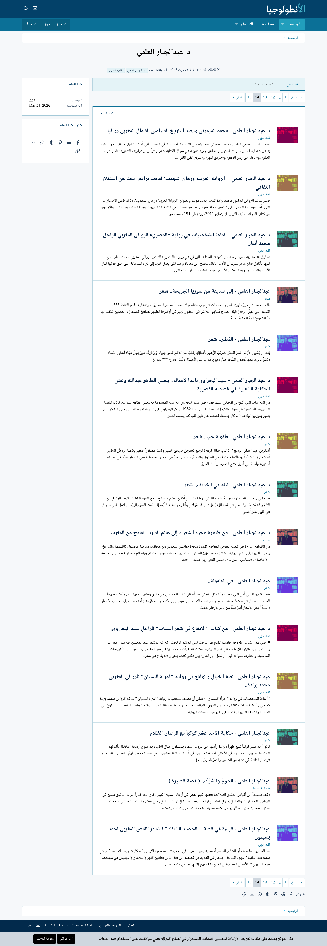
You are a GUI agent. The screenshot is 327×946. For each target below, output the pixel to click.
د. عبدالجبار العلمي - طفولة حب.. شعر (232, 437)
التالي (239, 98)
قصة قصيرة (261, 788)
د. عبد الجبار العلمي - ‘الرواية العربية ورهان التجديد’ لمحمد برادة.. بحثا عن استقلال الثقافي (185, 183)
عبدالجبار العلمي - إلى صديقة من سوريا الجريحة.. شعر (214, 291)
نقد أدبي (264, 138)
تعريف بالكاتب (262, 84)
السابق (295, 98)
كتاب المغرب (115, 70)
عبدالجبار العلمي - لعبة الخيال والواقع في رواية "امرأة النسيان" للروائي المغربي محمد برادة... (189, 681)
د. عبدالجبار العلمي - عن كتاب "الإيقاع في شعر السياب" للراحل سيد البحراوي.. (189, 629)
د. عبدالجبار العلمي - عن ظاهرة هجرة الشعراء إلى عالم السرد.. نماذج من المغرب (190, 533)
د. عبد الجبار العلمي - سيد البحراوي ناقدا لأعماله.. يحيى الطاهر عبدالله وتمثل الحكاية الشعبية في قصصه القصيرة (192, 385)
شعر (267, 298)
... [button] (280, 98)
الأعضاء (247, 24)
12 (273, 98)
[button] (283, 24)
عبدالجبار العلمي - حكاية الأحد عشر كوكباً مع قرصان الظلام (210, 733)
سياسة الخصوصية (84, 926)
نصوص (292, 84)
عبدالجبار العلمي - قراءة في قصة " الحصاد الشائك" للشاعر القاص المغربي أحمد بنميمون (189, 833)
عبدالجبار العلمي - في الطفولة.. (239, 581)
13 (265, 98)
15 (249, 98)
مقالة (266, 540)
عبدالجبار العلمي (136, 70)
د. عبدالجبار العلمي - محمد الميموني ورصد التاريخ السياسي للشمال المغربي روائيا (188, 131)
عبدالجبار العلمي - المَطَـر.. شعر (239, 339)
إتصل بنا (129, 926)
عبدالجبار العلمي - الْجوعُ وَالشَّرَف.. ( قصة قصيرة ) (219, 781)
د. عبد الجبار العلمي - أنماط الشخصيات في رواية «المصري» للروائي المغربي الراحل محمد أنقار (186, 239)
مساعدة (268, 24)
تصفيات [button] (108, 114)
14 (257, 98)
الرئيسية (293, 24)
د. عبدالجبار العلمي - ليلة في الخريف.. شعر (227, 485)
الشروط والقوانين (110, 926)
